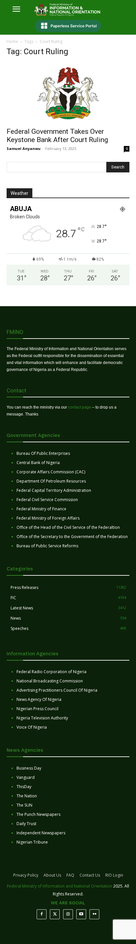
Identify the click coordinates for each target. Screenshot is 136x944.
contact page (79, 407)
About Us (52, 875)
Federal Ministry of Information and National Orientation (59, 886)
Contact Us (90, 875)
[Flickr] (94, 914)
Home (12, 41)
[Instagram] (68, 914)
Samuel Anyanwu (24, 148)
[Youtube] (81, 914)
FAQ (70, 875)
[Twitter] (55, 914)
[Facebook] (42, 914)
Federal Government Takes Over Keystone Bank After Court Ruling (57, 135)
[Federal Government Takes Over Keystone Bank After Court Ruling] (68, 93)
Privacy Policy (25, 875)
